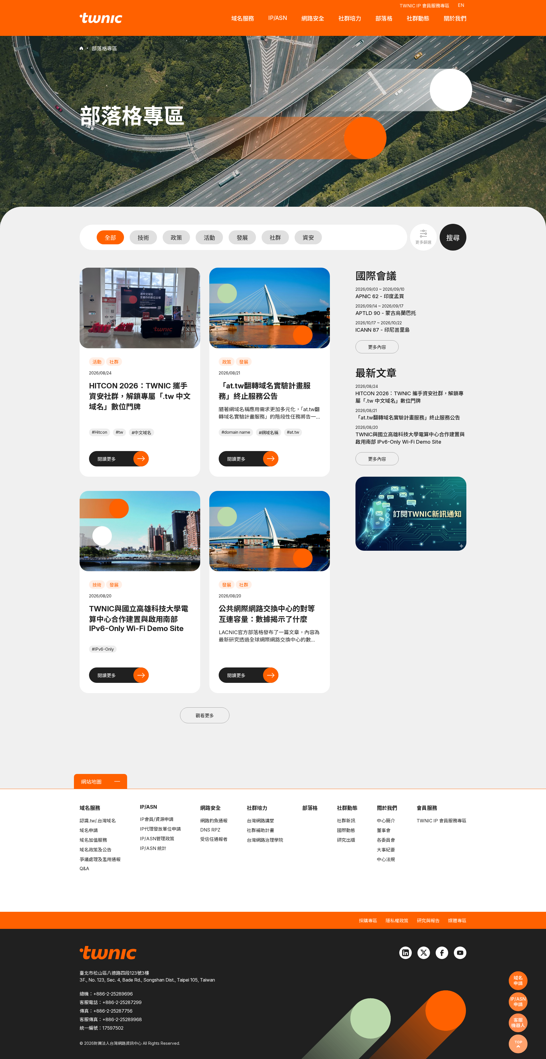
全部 (110, 237)
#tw (119, 432)
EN (461, 5)
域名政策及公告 (95, 850)
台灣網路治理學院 (265, 840)
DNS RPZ (210, 830)
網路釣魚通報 (214, 821)
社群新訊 (346, 821)
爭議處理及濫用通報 (100, 859)
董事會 (383, 830)
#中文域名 (141, 432)
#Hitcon (99, 432)
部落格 (310, 808)
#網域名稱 (268, 432)
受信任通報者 (214, 839)
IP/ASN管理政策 (157, 838)
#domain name (236, 432)
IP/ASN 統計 (153, 848)
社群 (275, 237)
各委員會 (386, 840)
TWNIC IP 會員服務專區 (424, 6)
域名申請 (89, 830)
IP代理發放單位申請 (160, 829)
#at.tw (293, 432)
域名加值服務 (93, 840)
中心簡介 (386, 821)
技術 (143, 237)
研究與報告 (428, 920)
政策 (176, 237)
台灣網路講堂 (260, 821)
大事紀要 (386, 850)
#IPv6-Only (103, 649)
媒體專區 (457, 920)
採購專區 (368, 920)
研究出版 (346, 840)
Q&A (84, 868)
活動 (209, 237)
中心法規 (386, 859)
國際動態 (346, 830)
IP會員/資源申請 (156, 819)
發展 (242, 237)
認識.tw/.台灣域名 (98, 821)
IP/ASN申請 (518, 1001)
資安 (308, 237)
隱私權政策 (397, 920)
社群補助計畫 (260, 830)
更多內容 (377, 347)
